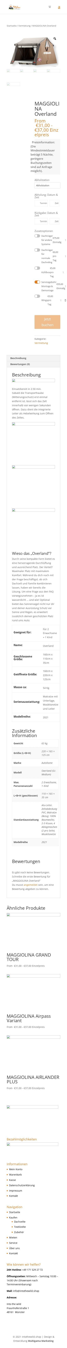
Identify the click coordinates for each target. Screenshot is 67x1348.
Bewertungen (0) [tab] (20, 364)
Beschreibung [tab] (18, 358)
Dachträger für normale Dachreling (49, 256)
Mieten (13, 1237)
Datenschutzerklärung (22, 1185)
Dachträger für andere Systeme (50, 240)
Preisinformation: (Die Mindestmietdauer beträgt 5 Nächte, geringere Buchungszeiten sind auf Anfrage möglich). (45, 156)
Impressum (15, 1190)
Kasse (12, 1180)
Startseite (11, 25)
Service (13, 1242)
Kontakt (13, 1195)
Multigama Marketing (41, 1340)
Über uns (14, 1248)
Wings (47, 300)
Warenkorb (15, 1174)
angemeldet (30, 884)
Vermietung (24, 25)
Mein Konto (15, 1169)
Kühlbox (48, 272)
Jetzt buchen (47, 322)
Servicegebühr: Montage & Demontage (50, 286)
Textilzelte (20, 1226)
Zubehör (19, 1232)
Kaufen (13, 1217)
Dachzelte (19, 1221)
